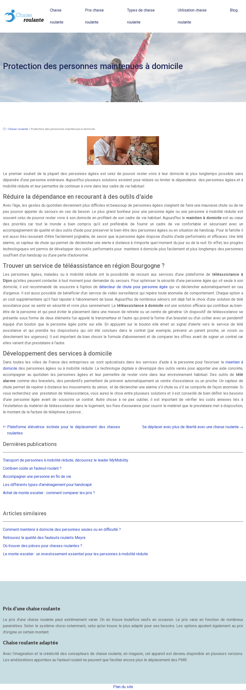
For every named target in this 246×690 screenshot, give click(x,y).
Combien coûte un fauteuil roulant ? (32, 468)
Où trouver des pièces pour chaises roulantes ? (42, 546)
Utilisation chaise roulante (192, 16)
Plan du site (123, 686)
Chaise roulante (56, 16)
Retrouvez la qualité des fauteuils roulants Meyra (44, 537)
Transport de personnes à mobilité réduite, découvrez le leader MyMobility (65, 460)
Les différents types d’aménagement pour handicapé (47, 484)
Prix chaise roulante (94, 16)
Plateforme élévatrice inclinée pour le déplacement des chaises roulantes (63, 430)
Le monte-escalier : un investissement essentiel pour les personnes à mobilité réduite (75, 554)
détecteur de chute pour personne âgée (133, 287)
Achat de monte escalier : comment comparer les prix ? (49, 493)
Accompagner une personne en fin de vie (37, 476)
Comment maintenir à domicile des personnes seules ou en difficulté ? (62, 529)
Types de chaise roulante (141, 16)
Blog (234, 10)
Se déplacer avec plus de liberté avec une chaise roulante (190, 427)
